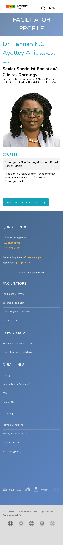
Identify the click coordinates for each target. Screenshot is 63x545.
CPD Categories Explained (16, 311)
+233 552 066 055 (11, 242)
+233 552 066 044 (11, 247)
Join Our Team (10, 320)
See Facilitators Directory (26, 202)
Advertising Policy (12, 451)
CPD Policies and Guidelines (17, 352)
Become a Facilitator (13, 302)
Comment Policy (11, 442)
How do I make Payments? (16, 384)
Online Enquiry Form (31, 273)
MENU (53, 8)
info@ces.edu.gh (32, 257)
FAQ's (6, 393)
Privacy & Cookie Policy (15, 433)
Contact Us (8, 401)
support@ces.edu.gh (23, 262)
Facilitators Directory (13, 293)
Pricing (6, 375)
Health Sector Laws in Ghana (18, 343)
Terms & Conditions (13, 424)
